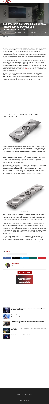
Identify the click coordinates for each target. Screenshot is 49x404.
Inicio (4, 36)
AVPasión (25, 398)
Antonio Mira (6, 32)
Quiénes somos (7, 390)
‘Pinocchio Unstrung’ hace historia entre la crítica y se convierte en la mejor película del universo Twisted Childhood (28, 308)
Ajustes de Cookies (40, 390)
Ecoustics (7, 251)
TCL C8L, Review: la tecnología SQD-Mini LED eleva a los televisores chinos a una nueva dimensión (28, 335)
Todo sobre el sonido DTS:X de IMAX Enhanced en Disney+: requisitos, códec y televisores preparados (27, 322)
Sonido (25, 32)
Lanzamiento (24, 254)
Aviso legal (21, 390)
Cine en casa (15, 254)
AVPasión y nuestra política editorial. (26, 267)
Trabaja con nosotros (14, 390)
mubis (31, 394)
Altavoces (9, 254)
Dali (26, 68)
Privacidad (26, 390)
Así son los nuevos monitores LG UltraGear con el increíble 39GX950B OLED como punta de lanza (28, 328)
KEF (19, 254)
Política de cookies (33, 390)
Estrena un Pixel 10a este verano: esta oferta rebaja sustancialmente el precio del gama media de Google (28, 315)
